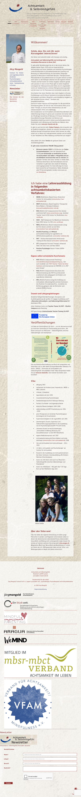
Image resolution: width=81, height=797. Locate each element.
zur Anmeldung (41, 172)
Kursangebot (24, 21)
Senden (8, 783)
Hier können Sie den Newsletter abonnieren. (17, 99)
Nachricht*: (7, 768)
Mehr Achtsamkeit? (16, 22)
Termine (57, 21)
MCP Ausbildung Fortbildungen (33, 23)
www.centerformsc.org (54, 213)
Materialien (51, 21)
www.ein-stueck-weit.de (49, 124)
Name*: (6, 754)
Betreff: (6, 763)
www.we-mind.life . (42, 373)
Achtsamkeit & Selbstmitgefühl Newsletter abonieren (15, 745)
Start (9, 21)
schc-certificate (58, 222)
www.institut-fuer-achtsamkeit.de (47, 229)
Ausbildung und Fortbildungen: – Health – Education (42, 25)
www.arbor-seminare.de (61, 236)
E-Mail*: (6, 759)
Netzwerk (70, 21)
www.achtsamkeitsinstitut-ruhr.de (47, 208)
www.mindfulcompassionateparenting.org (49, 262)
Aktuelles (63, 21)
